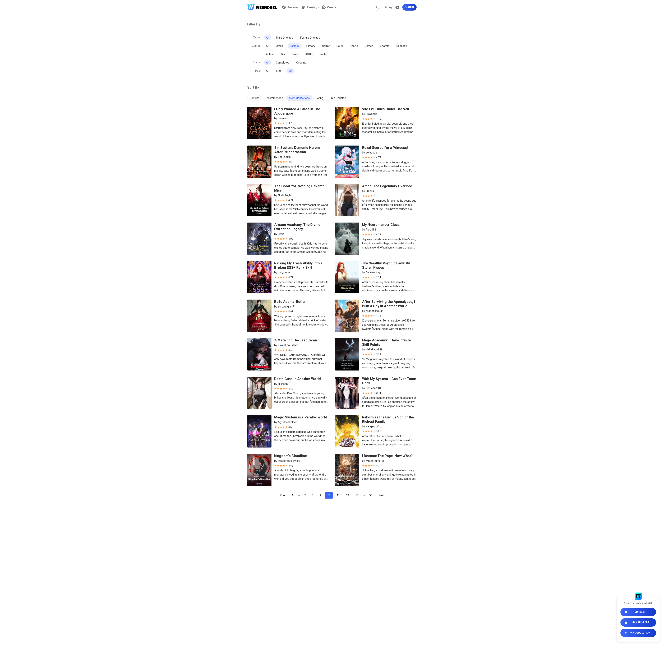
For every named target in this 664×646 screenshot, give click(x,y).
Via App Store (640, 622)
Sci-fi (339, 46)
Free (279, 71)
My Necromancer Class (381, 225)
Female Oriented (310, 37)
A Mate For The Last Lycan (295, 340)
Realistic (401, 46)
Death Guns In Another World (297, 379)
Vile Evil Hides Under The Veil (385, 109)
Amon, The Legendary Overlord (387, 186)
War (282, 54)
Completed (282, 62)
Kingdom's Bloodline (290, 456)
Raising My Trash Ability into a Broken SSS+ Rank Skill (298, 265)
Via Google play (640, 632)
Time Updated (337, 98)
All (267, 37)
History (310, 46)
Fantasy (294, 46)
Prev (282, 495)
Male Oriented (284, 37)
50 (370, 495)
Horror (326, 46)
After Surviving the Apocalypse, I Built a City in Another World (388, 304)
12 (347, 495)
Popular (254, 98)
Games (369, 46)
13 (356, 495)
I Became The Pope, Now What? (387, 456)
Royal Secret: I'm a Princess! (385, 148)
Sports (354, 46)
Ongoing (301, 62)
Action (270, 54)
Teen (295, 54)
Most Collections (299, 98)
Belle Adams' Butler (290, 302)
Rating (319, 98)
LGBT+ (309, 54)
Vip (290, 71)
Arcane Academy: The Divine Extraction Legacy (297, 227)
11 (338, 495)
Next (381, 495)
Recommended (274, 98)
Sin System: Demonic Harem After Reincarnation (297, 150)
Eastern (384, 46)
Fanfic (323, 54)
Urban (279, 46)
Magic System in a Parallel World (300, 417)
